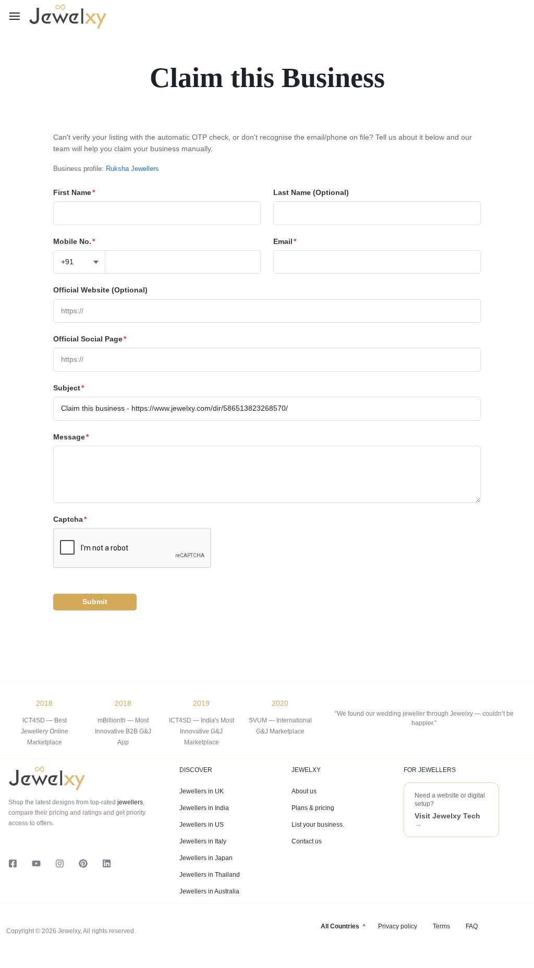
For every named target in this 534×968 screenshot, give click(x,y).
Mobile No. (74, 241)
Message (71, 437)
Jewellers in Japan (206, 858)
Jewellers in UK (201, 791)
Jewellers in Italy (202, 841)
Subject (68, 388)
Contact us (307, 841)
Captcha (70, 519)
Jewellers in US (201, 824)
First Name (74, 192)
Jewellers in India (204, 808)
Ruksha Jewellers (132, 169)
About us (304, 791)
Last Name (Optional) (311, 192)
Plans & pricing (313, 808)
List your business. (318, 824)
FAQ (472, 926)
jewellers (129, 802)
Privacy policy (397, 926)
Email (284, 241)
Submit (94, 601)
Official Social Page (89, 339)
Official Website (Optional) (100, 290)
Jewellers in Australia (209, 891)
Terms (441, 926)
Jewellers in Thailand (209, 874)
